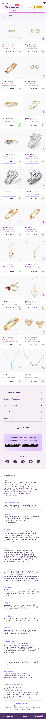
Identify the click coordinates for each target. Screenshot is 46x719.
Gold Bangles (8, 605)
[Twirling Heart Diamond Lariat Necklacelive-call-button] (19, 381)
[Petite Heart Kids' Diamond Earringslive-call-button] (19, 52)
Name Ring (32, 556)
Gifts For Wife (8, 492)
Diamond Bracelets (20, 590)
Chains (29, 518)
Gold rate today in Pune (29, 694)
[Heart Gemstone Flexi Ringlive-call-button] (19, 308)
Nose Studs (7, 620)
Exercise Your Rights (11, 707)
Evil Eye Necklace (20, 575)
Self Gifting (16, 505)
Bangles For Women (24, 675)
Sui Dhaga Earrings (10, 537)
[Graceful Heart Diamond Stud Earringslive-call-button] (43, 52)
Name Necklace (35, 576)
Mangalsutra (9, 641)
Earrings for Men (19, 662)
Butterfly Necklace (21, 578)
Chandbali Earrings (23, 537)
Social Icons (13, 447)
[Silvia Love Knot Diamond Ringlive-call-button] (43, 125)
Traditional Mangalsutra (32, 649)
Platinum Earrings (9, 533)
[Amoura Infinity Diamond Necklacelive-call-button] (43, 381)
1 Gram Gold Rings (22, 561)
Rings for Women (9, 674)
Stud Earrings (18, 535)
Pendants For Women (10, 677)
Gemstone (25, 517)
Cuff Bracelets (8, 595)
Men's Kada (7, 664)
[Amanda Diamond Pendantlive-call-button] (19, 271)
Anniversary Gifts (33, 486)
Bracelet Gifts (27, 492)
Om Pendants (32, 632)
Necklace (7, 569)
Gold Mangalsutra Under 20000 (14, 649)
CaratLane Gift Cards (10, 486)
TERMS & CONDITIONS (30, 706)
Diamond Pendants (20, 630)
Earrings (7, 529)
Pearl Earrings (28, 535)
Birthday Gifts (23, 486)
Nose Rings (7, 618)
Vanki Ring (7, 556)
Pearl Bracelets (9, 592)
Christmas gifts (18, 483)
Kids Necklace (32, 571)
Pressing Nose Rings (19, 620)
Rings (6, 548)
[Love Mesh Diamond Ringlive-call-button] (19, 344)
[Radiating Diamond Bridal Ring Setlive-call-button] (19, 161)
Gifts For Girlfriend (19, 490)
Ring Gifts (17, 493)
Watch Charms (21, 518)
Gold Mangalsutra (9, 643)
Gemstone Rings (19, 552)
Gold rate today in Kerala (12, 694)
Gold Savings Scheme (11, 507)
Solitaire (17, 517)
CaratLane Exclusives (12, 503)
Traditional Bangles (20, 609)
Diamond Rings (8, 550)
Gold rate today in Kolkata (12, 698)
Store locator (23, 507)
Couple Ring (20, 554)
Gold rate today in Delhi (30, 692)
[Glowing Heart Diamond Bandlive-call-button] (43, 234)
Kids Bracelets (32, 590)
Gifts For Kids (19, 488)
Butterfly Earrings (9, 541)
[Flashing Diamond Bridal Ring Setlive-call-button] (19, 198)
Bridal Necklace (33, 578)
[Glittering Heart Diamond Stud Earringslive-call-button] (43, 88)
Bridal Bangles (21, 607)
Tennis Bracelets (32, 592)
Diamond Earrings (19, 532)
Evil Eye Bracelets (20, 592)
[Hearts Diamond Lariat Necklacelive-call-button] (43, 271)
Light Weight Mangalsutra (12, 650)
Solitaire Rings (8, 552)
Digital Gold (32, 505)
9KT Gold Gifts (25, 493)
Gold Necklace (8, 571)
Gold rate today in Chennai (12, 687)
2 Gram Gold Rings (10, 561)
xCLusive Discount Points (33, 707)
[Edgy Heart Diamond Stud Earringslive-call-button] (43, 344)
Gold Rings (18, 550)
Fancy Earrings (8, 539)
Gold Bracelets (8, 590)
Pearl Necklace (9, 575)
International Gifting (33, 490)
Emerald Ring (24, 556)
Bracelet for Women (10, 675)
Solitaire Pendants (33, 630)
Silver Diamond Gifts (10, 495)
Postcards (25, 505)
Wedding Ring (29, 554)
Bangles (7, 603)
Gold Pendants (8, 630)
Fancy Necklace (9, 580)
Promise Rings (16, 559)
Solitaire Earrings (31, 532)
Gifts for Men (8, 483)
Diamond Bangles (19, 605)
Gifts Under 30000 (10, 484)
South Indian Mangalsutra (26, 645)
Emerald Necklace (21, 580)
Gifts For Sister (28, 488)
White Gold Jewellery (10, 522)
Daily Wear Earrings (31, 539)
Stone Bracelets (32, 593)
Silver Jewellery (9, 520)
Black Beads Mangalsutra (25, 647)
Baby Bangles (8, 609)
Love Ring (17, 558)
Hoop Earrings (8, 535)
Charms (13, 518)
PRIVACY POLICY (19, 706)
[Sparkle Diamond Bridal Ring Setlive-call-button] (43, 198)
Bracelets (7, 588)
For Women (8, 671)
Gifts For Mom (8, 490)
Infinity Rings (35, 558)
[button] (25, 716)
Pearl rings (7, 559)
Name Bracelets (20, 593)
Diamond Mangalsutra (23, 643)
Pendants (7, 628)
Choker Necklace (34, 573)
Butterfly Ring (25, 558)
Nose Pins (8, 616)
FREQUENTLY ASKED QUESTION (23, 709)
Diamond (11, 517)
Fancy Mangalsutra (10, 647)
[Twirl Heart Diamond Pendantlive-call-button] (43, 308)
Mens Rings (29, 552)
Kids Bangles (30, 605)
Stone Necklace (9, 578)
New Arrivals (8, 505)
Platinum (6, 518)
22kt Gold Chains (33, 580)
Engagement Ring (9, 554)
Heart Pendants (22, 633)
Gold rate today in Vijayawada (14, 696)
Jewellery (7, 514)
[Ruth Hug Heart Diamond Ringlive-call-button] (19, 125)
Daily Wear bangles (10, 607)
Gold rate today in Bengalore (13, 691)
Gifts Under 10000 (30, 483)
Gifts (6, 480)
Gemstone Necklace (10, 573)
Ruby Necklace (23, 573)
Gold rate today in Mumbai (12, 692)
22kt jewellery (34, 517)
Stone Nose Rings (32, 620)
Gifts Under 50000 (23, 484)
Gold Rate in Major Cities (13, 685)
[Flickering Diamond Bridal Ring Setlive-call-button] (43, 161)
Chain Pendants (21, 632)
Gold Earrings (8, 532)
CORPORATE (21, 707)
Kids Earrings (20, 533)
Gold (5, 517)
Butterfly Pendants (10, 633)
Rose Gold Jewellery (21, 520)
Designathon (33, 507)
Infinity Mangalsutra (10, 652)
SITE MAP (11, 706)
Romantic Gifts (8, 488)
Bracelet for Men (31, 662)
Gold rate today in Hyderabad (13, 689)
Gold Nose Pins (17, 618)
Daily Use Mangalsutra (28, 650)
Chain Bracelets (9, 593)
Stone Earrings (19, 539)
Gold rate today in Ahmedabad (32, 698)
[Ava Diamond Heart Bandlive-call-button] (19, 88)
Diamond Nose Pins (29, 618)
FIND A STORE (24, 427)
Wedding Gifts (8, 493)
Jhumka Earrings (31, 533)
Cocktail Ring (8, 558)
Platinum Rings (27, 550)
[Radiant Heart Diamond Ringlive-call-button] (19, 234)
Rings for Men (8, 662)
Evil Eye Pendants (9, 632)
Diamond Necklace (21, 571)
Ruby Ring (15, 556)
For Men (7, 660)
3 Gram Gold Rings (28, 559)
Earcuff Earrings (35, 537)
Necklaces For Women (11, 576)
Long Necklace (24, 576)
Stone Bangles (32, 607)
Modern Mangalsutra (10, 645)
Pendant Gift (18, 492)
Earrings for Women (22, 674)
